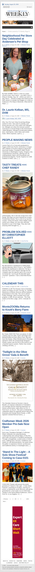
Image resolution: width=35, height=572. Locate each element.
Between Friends (26, 44)
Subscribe (19, 560)
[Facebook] (4, 7)
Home (4, 31)
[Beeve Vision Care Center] (17, 22)
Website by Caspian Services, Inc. (22, 568)
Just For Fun (25, 241)
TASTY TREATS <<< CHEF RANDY (14, 166)
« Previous (5, 499)
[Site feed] (9, 7)
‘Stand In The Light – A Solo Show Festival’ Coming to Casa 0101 (16, 454)
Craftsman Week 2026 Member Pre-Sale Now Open (15, 424)
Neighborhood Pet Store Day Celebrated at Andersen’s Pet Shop (17, 38)
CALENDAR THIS (12, 283)
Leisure (28, 312)
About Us (5, 560)
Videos (25, 560)
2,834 (27, 499)
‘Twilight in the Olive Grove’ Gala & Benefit (15, 353)
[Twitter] (6, 7)
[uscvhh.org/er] (17, 532)
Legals (16, 562)
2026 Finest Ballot (24, 562)
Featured (4, 46)
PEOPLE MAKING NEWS (17, 139)
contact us (4, 568)
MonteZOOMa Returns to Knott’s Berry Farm (16, 308)
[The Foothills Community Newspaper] (17, 14)
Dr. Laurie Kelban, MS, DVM (15, 111)
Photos (30, 560)
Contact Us (12, 560)
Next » (4, 501)
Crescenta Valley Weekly (12, 565)
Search (30, 7)
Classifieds (9, 562)
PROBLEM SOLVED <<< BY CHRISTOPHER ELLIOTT (17, 234)
